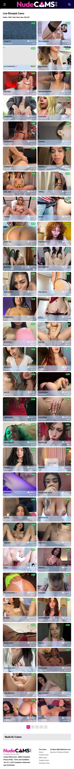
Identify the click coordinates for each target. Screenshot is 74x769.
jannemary (7, 492)
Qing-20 (41, 467)
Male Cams (43, 758)
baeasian (7, 267)
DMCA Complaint (24, 757)
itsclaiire (7, 618)
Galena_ (41, 192)
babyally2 (41, 593)
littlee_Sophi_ (43, 668)
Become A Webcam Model (59, 752)
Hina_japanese (43, 41)
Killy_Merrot (42, 292)
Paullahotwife (43, 517)
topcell (40, 217)
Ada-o (6, 568)
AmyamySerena (9, 668)
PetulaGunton (43, 392)
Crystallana (42, 718)
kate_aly (41, 342)
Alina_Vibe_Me (9, 442)
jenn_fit (6, 392)
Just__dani (7, 192)
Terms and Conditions (21, 760)
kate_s (40, 317)
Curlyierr (7, 467)
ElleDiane (41, 568)
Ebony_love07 (8, 643)
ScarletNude (42, 417)
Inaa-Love (41, 543)
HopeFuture (42, 242)
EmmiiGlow (8, 342)
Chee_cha (7, 543)
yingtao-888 (8, 116)
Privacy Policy (8, 760)
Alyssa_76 (7, 242)
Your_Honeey (43, 66)
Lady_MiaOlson (9, 693)
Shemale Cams (44, 763)
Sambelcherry (9, 141)
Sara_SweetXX (43, 693)
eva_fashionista (10, 66)
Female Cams (43, 755)
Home (41, 752)
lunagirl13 (7, 41)
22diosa (6, 517)
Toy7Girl (41, 367)
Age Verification (9, 765)
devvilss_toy (42, 442)
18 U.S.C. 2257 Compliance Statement (16, 762)
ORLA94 (41, 167)
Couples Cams (44, 760)
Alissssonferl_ (9, 292)
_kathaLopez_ (8, 417)
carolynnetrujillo (44, 618)
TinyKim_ (7, 217)
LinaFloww (42, 116)
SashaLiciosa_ (9, 317)
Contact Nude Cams (10, 757)
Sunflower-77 (8, 167)
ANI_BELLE (8, 367)
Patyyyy (41, 643)
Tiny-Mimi (7, 91)
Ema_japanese (43, 267)
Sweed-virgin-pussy (45, 492)
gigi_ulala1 (7, 718)
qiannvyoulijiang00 (44, 91)
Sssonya (41, 141)
